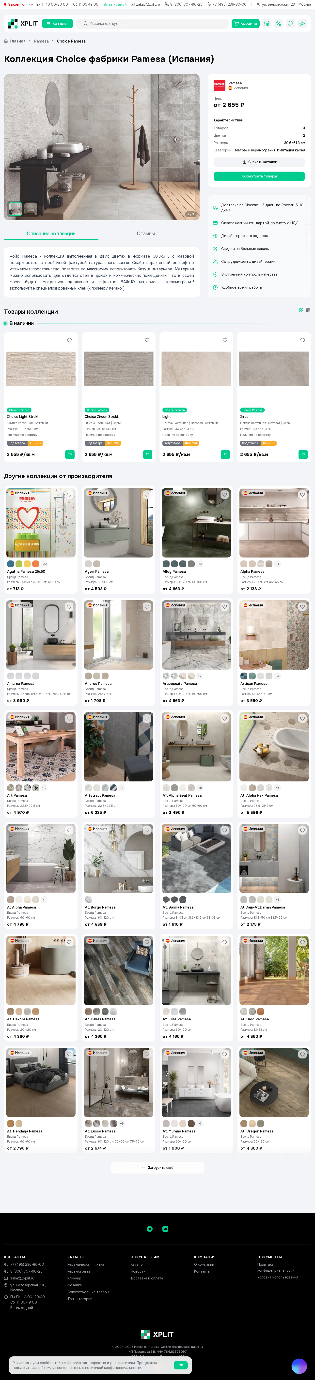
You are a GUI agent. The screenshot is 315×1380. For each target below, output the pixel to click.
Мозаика (74, 1285)
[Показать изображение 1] (15, 209)
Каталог (137, 1264)
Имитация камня (291, 150)
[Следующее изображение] (192, 147)
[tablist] (98, 233)
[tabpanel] (102, 272)
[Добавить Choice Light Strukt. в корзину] (70, 454)
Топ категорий (79, 1299)
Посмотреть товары (259, 176)
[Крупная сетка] (301, 310)
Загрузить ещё (160, 1167)
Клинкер (74, 1278)
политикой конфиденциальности (113, 1367)
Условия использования (277, 1277)
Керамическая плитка (85, 1264)
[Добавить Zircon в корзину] (303, 454)
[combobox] (156, 24)
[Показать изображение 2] (31, 209)
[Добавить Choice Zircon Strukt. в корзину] (148, 454)
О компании (204, 1264)
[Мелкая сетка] (308, 310)
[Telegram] (150, 1229)
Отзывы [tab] (146, 234)
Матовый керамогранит (255, 150)
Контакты (202, 1271)
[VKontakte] (165, 1229)
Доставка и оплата (147, 1278)
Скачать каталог (262, 162)
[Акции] (279, 24)
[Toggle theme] (302, 24)
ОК (181, 1365)
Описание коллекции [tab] (51, 234)
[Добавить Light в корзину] (225, 454)
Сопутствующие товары (88, 1292)
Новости (138, 1271)
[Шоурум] (267, 24)
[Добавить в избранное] (69, 340)
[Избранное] (290, 24)
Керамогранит (79, 1271)
